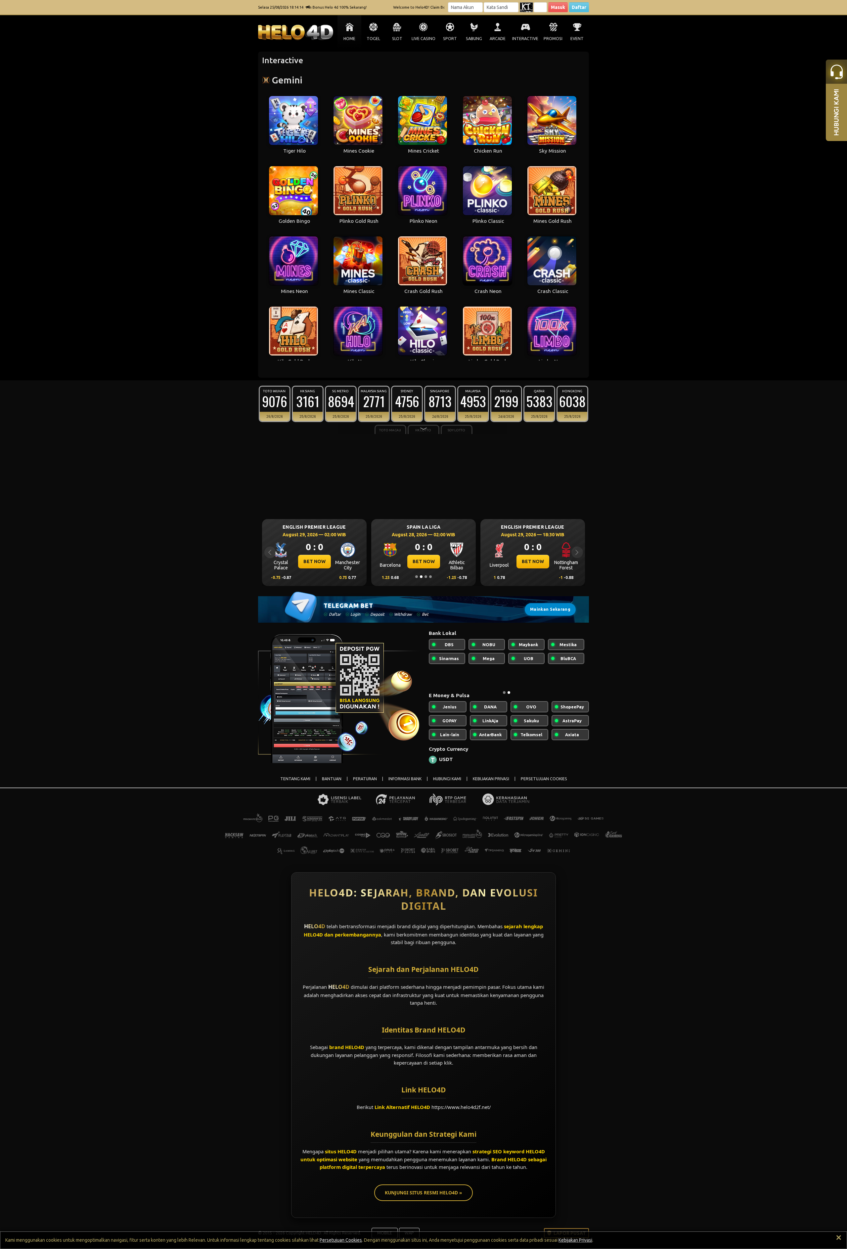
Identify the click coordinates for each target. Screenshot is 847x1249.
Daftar (579, 7)
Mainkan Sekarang (550, 609)
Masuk (558, 7)
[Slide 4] (430, 576)
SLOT (397, 38)
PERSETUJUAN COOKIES (544, 784)
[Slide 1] (416, 576)
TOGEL (373, 38)
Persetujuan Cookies (341, 1240)
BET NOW (314, 561)
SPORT (450, 38)
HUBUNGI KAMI (447, 784)
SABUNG (474, 38)
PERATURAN (365, 784)
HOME (349, 38)
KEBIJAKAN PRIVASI (491, 784)
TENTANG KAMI (295, 784)
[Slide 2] (421, 576)
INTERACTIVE (525, 38)
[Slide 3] (425, 576)
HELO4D (314, 931)
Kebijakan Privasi (575, 1240)
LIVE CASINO (423, 38)
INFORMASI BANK (405, 784)
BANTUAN (331, 784)
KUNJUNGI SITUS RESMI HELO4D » (423, 1198)
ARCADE (498, 38)
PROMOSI (553, 38)
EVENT (577, 38)
